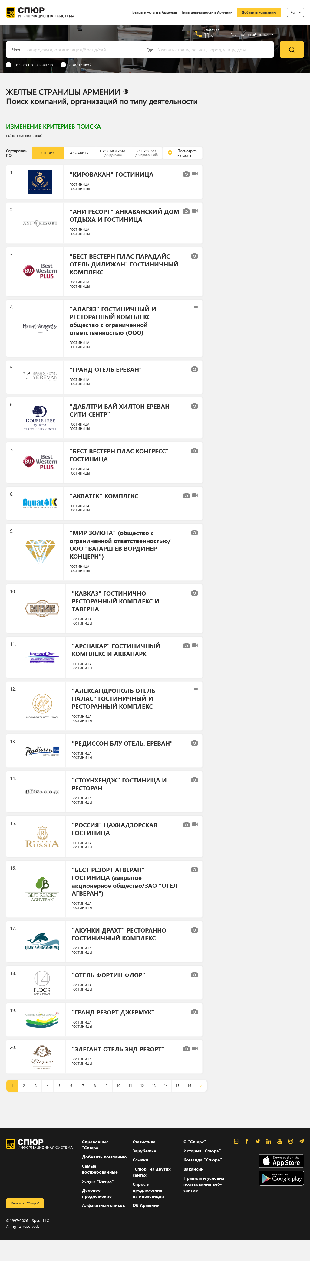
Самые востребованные (100, 1169)
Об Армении (146, 1205)
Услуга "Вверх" (98, 1181)
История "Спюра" (202, 1151)
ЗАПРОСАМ (146, 153)
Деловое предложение (97, 1193)
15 (177, 1085)
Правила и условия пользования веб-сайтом (203, 1184)
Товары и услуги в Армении (154, 12)
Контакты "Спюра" (25, 1203)
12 (142, 1085)
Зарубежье (144, 1151)
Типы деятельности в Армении (207, 12)
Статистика (144, 1142)
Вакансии (193, 1169)
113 (208, 35)
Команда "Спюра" (202, 1160)
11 (130, 1085)
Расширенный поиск (249, 34)
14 (165, 1085)
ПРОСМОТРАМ (112, 153)
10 (118, 1085)
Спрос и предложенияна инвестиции (148, 1190)
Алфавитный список (103, 1205)
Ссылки (140, 1160)
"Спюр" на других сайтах (152, 1172)
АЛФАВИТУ (79, 153)
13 (154, 1085)
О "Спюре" (194, 1142)
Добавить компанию (259, 12)
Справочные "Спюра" (95, 1145)
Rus (293, 12)
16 (189, 1085)
